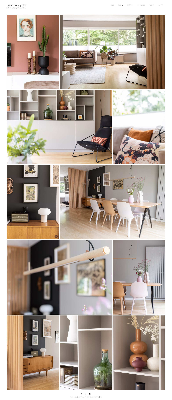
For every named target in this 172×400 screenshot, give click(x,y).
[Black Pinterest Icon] (82, 394)
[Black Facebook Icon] (86, 394)
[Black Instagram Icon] (90, 394)
